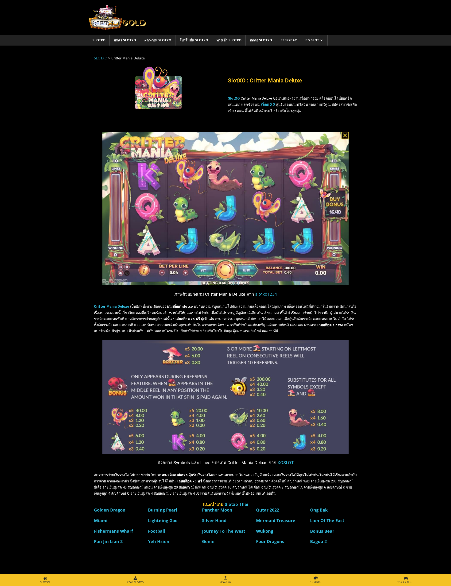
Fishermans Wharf (113, 531)
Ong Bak (319, 510)
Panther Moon (217, 510)
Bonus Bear (322, 531)
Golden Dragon (109, 510)
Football (156, 531)
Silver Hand (214, 520)
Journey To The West (223, 531)
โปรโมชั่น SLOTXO (194, 40)
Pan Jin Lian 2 (108, 541)
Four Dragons (270, 541)
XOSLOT (285, 462)
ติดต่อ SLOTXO (261, 40)
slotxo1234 (266, 294)
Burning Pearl (162, 510)
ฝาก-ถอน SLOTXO (157, 40)
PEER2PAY (288, 40)
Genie (208, 541)
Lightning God (163, 520)
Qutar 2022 (267, 510)
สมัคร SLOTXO (125, 40)
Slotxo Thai (236, 504)
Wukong (264, 531)
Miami (101, 520)
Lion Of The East (327, 520)
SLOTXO (99, 40)
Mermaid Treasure (275, 520)
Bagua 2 (318, 541)
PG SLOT (312, 40)
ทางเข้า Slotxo (229, 40)
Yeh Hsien (158, 541)
